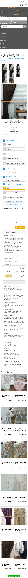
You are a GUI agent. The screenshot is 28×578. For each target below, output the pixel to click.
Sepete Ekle (20, 228)
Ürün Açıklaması (7, 222)
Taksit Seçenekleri (16, 222)
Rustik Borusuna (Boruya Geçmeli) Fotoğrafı (14, 204)
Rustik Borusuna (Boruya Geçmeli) (14, 197)
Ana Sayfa (4, 55)
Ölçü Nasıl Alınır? (8, 264)
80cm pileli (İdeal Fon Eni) (12, 158)
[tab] (14, 261)
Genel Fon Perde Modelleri (17, 55)
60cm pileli (8, 149)
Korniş (8, 188)
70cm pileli (8, 154)
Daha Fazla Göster (13, 576)
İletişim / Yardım (22, 3)
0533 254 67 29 (23, 5)
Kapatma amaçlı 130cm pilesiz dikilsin (15, 163)
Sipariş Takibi (22, 1)
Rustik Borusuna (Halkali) (12, 192)
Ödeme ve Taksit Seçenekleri (10, 261)
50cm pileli (8, 144)
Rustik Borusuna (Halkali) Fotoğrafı (14, 201)
